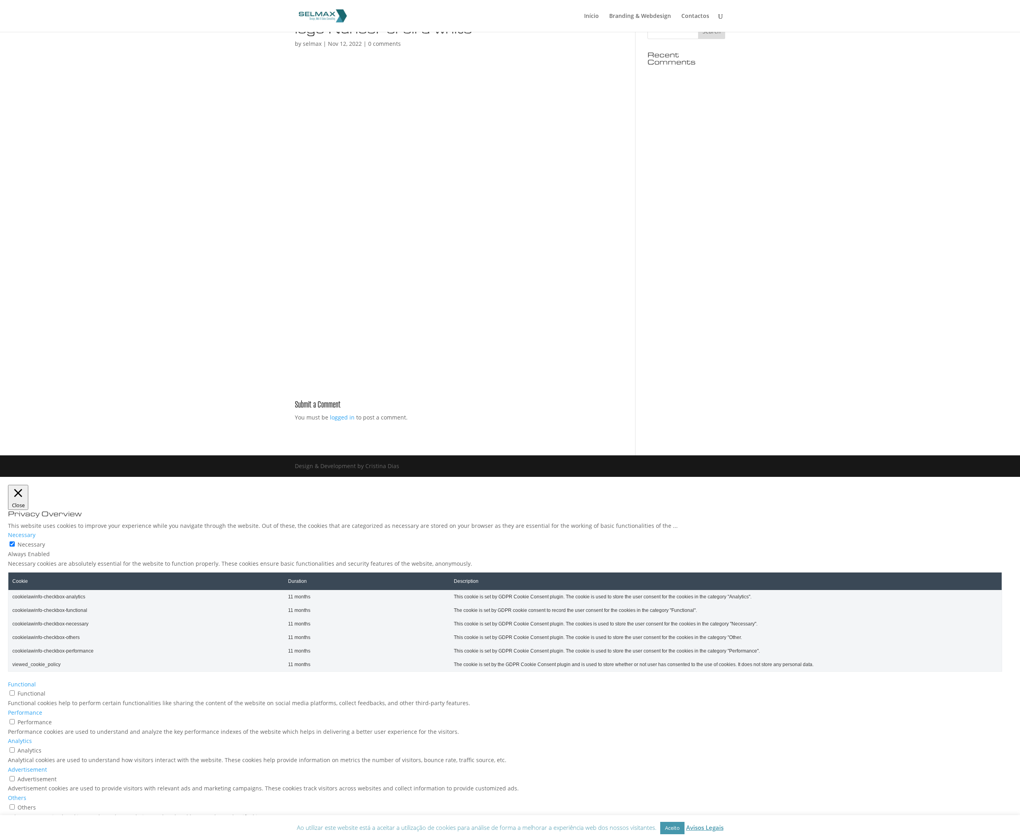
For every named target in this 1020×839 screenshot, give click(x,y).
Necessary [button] (21, 535)
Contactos (695, 16)
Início (591, 16)
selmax (312, 43)
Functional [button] (22, 684)
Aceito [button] (672, 827)
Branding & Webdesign (640, 16)
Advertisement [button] (27, 769)
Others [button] (17, 798)
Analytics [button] (20, 741)
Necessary (31, 544)
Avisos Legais (705, 827)
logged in (342, 417)
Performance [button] (25, 712)
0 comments (384, 43)
